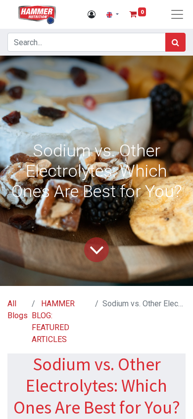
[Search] (175, 42)
